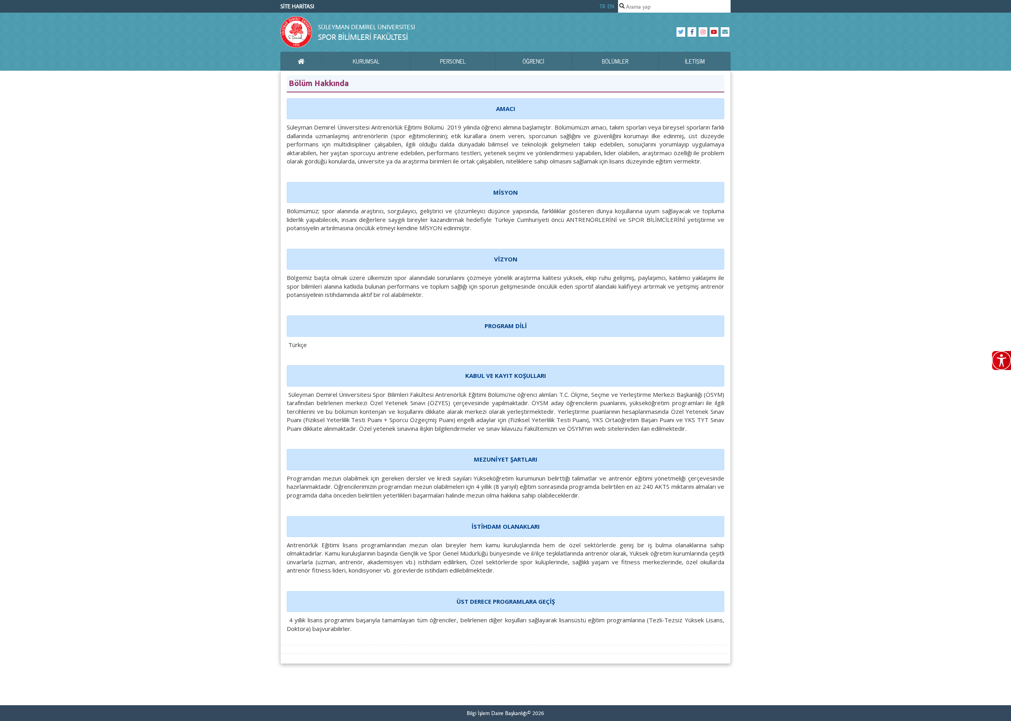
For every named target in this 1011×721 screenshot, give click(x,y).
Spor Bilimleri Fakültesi (363, 37)
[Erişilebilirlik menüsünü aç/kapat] (1001, 360)
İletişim (695, 61)
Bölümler (615, 61)
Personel (453, 61)
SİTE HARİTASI (297, 6)
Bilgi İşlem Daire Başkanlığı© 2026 (505, 713)
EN (610, 6)
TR (602, 6)
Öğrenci (533, 61)
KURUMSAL (366, 61)
